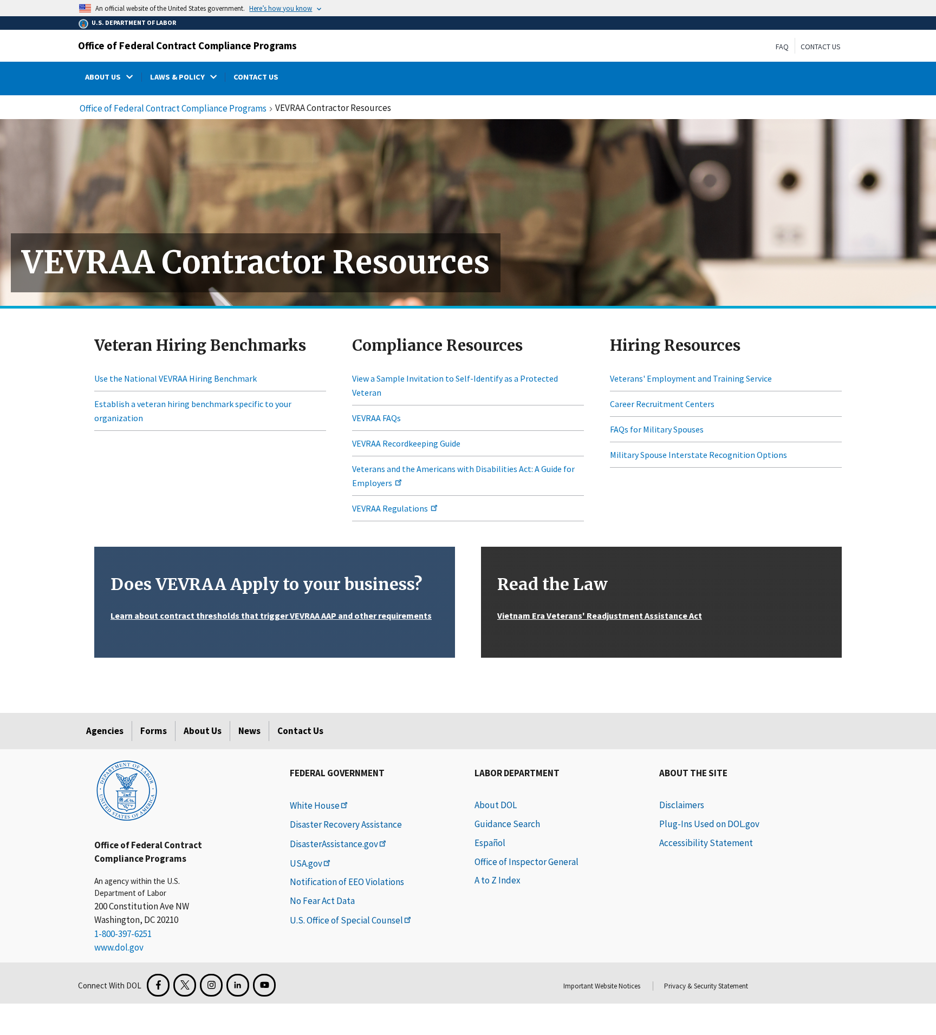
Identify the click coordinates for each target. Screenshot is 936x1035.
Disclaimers (681, 805)
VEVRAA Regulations (391, 508)
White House (315, 805)
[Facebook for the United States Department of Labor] (158, 985)
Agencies (104, 731)
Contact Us (821, 46)
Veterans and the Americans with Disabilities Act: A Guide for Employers (463, 475)
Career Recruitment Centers (662, 403)
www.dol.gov (119, 947)
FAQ (782, 46)
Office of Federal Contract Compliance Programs (187, 45)
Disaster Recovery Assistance (346, 824)
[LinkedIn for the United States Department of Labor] (237, 985)
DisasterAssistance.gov (334, 844)
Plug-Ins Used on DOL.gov (709, 824)
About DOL (495, 805)
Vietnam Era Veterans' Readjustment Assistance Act (599, 615)
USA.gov (306, 863)
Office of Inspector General (526, 862)
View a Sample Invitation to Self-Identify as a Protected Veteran (455, 385)
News (249, 731)
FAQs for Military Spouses (657, 429)
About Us (203, 731)
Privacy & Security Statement (706, 986)
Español (489, 843)
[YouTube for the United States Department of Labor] (264, 985)
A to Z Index (497, 880)
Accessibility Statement (706, 843)
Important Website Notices (601, 986)
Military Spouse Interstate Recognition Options (698, 454)
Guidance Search (507, 824)
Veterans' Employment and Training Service (691, 378)
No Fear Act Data (322, 901)
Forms (153, 731)
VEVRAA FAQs (376, 417)
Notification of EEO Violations (347, 882)
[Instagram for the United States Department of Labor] (211, 985)
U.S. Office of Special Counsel (346, 920)
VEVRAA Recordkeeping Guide (406, 443)
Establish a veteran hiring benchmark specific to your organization (192, 410)
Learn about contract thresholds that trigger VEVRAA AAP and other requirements (271, 615)
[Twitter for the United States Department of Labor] (184, 985)
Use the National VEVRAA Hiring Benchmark (175, 378)
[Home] (126, 789)
